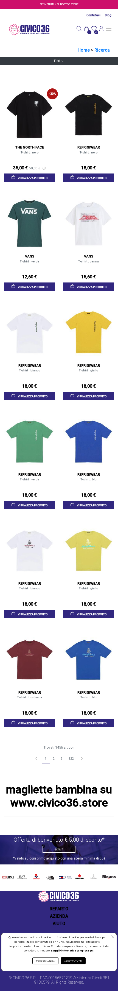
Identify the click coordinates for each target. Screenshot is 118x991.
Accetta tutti (73, 960)
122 (71, 758)
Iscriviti (59, 849)
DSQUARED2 (79, 875)
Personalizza (45, 960)
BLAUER (108, 875)
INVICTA (36, 875)
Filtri (57, 61)
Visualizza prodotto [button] (32, 178)
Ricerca (102, 50)
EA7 (22, 875)
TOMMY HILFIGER (64, 876)
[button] (112, 937)
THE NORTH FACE (50, 876)
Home (84, 50)
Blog (108, 15)
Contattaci (93, 15)
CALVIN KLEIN (93, 876)
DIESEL (8, 875)
